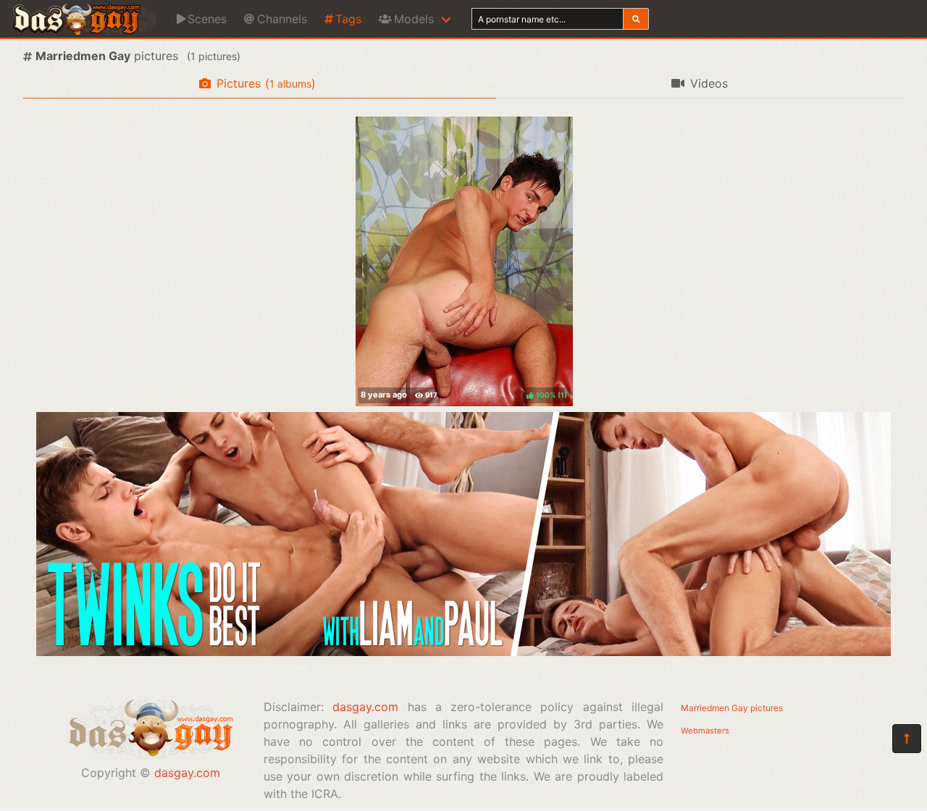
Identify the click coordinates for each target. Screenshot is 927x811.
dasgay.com (187, 772)
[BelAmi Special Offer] (463, 651)
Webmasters (705, 731)
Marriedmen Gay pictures (732, 707)
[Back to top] (906, 738)
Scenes (207, 19)
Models (414, 19)
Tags (348, 19)
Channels (282, 19)
